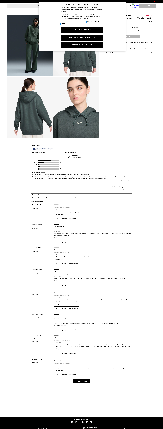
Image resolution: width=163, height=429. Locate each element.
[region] (82, 26)
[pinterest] (87, 422)
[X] (76, 422)
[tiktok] (80, 422)
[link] (131, 6)
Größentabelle (136, 27)
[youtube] (91, 422)
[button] (129, 46)
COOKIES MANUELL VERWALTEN (82, 45)
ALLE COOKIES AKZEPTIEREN (82, 30)
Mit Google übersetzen (60, 214)
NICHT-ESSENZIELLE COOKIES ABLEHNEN (82, 37)
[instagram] (83, 422)
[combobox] (125, 187)
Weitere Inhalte (81, 381)
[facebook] (72, 422)
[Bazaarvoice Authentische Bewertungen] (43, 149)
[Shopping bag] (136, 6)
